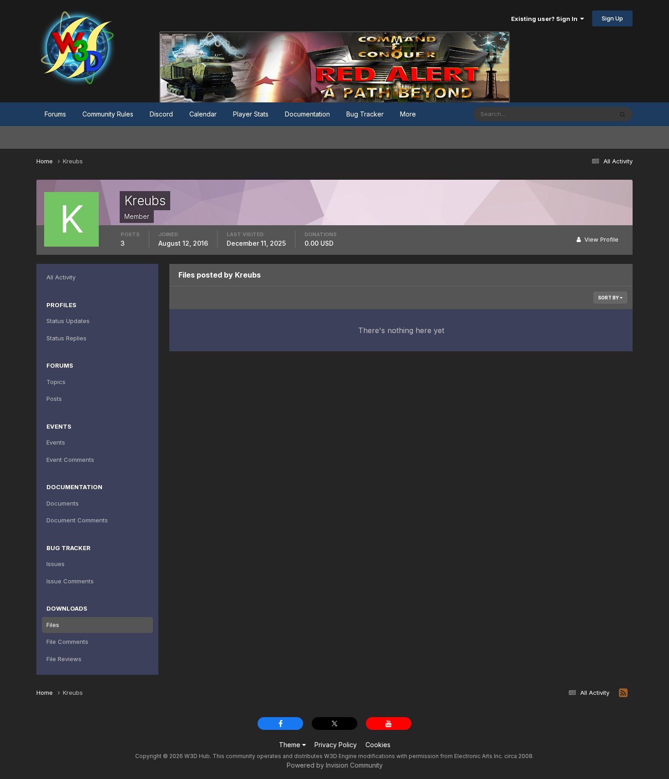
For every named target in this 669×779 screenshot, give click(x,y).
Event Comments (70, 459)
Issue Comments (70, 581)
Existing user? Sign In (545, 18)
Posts (54, 398)
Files (52, 624)
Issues (55, 563)
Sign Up (612, 18)
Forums (55, 114)
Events (55, 442)
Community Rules (107, 114)
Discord (161, 114)
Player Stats (251, 114)
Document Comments (77, 520)
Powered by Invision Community (335, 765)
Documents (62, 503)
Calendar (203, 114)
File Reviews (63, 659)
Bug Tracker (365, 114)
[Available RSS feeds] (623, 693)
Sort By (609, 297)
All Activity (61, 277)
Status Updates (579, 114)
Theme (290, 745)
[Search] (623, 114)
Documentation (307, 114)
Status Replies (66, 338)
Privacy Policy (335, 745)
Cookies (377, 745)
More (408, 114)
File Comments (67, 641)
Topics (56, 381)
